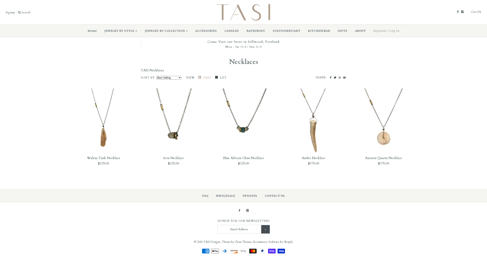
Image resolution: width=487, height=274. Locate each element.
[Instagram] (462, 12)
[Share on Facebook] (330, 78)
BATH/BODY (256, 31)
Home (92, 31)
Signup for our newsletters (243, 221)
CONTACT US (275, 196)
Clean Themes (243, 242)
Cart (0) (476, 12)
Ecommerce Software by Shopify (273, 242)
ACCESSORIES (206, 31)
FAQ (205, 196)
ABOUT (360, 31)
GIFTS (342, 31)
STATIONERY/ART (286, 31)
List (223, 78)
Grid (207, 78)
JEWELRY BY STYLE (120, 31)
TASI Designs (211, 242)
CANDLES (231, 31)
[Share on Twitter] (335, 78)
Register (380, 31)
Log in (394, 31)
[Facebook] (457, 12)
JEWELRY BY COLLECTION (166, 31)
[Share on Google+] (339, 78)
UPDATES (250, 196)
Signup (10, 12)
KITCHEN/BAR (319, 31)
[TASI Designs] (243, 6)
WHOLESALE (225, 196)
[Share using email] (344, 78)
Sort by (148, 78)
